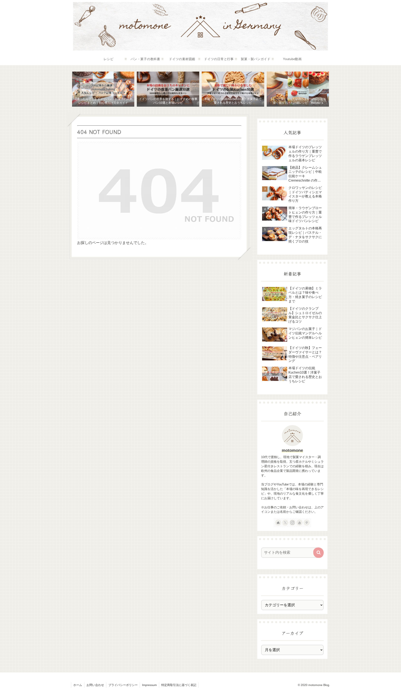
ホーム (77, 685)
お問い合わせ (95, 685)
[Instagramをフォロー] (292, 522)
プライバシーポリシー (123, 685)
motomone (292, 450)
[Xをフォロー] (285, 522)
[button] (318, 552)
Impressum (149, 685)
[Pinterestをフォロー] (306, 522)
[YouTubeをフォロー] (299, 522)
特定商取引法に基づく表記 (178, 685)
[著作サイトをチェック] (278, 522)
